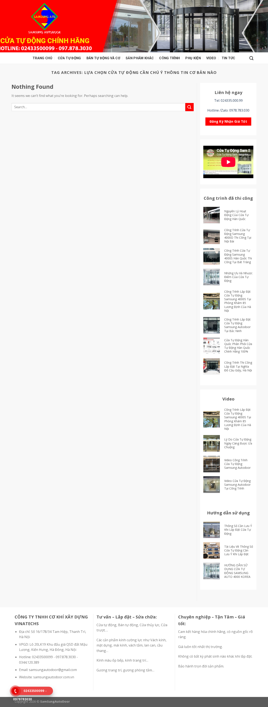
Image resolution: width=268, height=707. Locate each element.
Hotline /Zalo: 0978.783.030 (228, 110)
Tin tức (228, 58)
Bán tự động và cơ (103, 58)
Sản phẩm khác (140, 58)
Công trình (169, 58)
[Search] (251, 58)
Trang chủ (42, 58)
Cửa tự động (69, 58)
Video (211, 58)
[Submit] (189, 107)
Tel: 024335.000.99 (228, 100)
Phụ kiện (193, 58)
